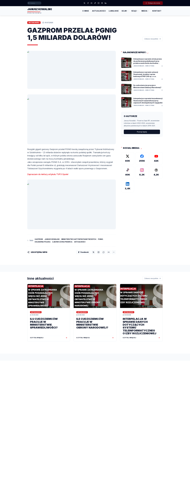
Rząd (134, 11)
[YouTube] (91, 3)
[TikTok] (95, 3)
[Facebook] (88, 3)
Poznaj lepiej (142, 132)
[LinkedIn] (105, 3)
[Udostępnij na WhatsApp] (103, 252)
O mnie (85, 11)
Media (144, 11)
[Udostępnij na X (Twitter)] (93, 252)
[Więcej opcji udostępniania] (114, 252)
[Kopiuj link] (109, 252)
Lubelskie (114, 11)
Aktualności (99, 11)
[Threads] (102, 3)
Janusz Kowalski (52, 239)
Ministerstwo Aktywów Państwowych (78, 239)
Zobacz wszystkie (151, 39)
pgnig (100, 239)
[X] (84, 3)
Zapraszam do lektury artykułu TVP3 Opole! (47, 174)
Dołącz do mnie (154, 3)
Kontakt (156, 11)
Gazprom (39, 239)
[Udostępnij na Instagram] (98, 252)
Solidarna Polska (42, 242)
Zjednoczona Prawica (62, 242)
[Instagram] (98, 3)
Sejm (124, 11)
